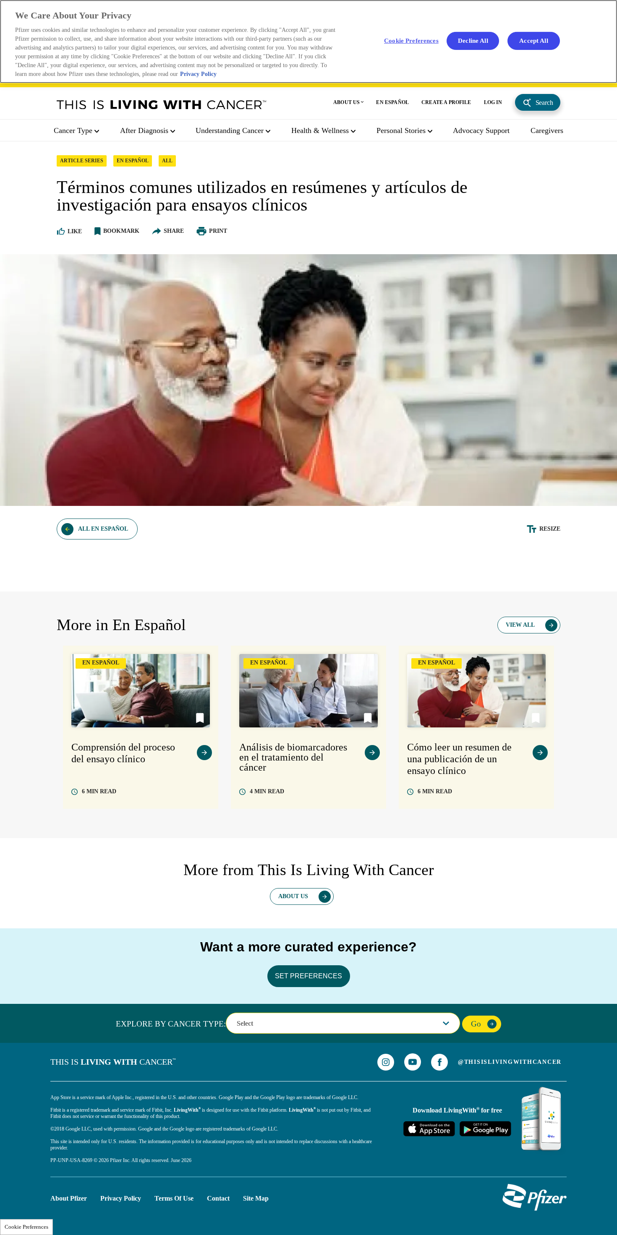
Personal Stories (401, 130)
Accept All (533, 40)
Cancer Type (73, 130)
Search (544, 102)
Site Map (256, 1198)
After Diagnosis (144, 130)
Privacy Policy (120, 1198)
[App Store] (429, 1128)
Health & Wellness (320, 130)
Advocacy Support (481, 130)
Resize (549, 529)
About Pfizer (68, 1198)
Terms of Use (173, 1198)
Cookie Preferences (26, 1227)
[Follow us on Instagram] (385, 1062)
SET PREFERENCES (308, 976)
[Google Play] (485, 1128)
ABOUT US (346, 102)
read (99, 791)
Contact (218, 1198)
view (204, 752)
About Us (293, 896)
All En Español (103, 529)
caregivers (547, 130)
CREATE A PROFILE (446, 102)
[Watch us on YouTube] (412, 1062)
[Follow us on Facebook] (439, 1062)
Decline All (473, 40)
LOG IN (493, 102)
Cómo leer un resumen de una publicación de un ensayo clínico (459, 759)
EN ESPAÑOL (392, 102)
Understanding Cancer (230, 130)
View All (520, 625)
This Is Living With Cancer (162, 104)
